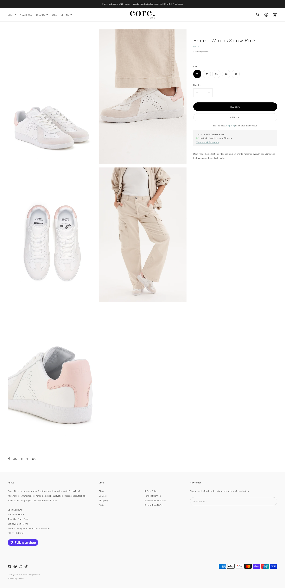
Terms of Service (152, 495)
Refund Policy (150, 491)
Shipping (230, 125)
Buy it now (235, 106)
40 (226, 73)
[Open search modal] (258, 14)
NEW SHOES (26, 14)
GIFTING (65, 14)
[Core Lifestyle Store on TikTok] (26, 566)
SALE (54, 14)
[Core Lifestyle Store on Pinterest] (15, 566)
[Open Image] (51, 96)
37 (197, 73)
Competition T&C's (153, 505)
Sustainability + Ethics (155, 500)
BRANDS (40, 14)
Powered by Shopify (15, 578)
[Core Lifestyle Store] (142, 14)
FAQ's (101, 505)
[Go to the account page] (266, 14)
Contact (102, 495)
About (101, 491)
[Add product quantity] (209, 93)
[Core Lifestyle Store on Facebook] (10, 566)
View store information (207, 142)
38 (207, 73)
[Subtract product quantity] (196, 93)
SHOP (10, 14)
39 (216, 73)
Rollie (196, 46)
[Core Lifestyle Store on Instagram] (20, 566)
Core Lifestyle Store (31, 574)
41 (236, 73)
